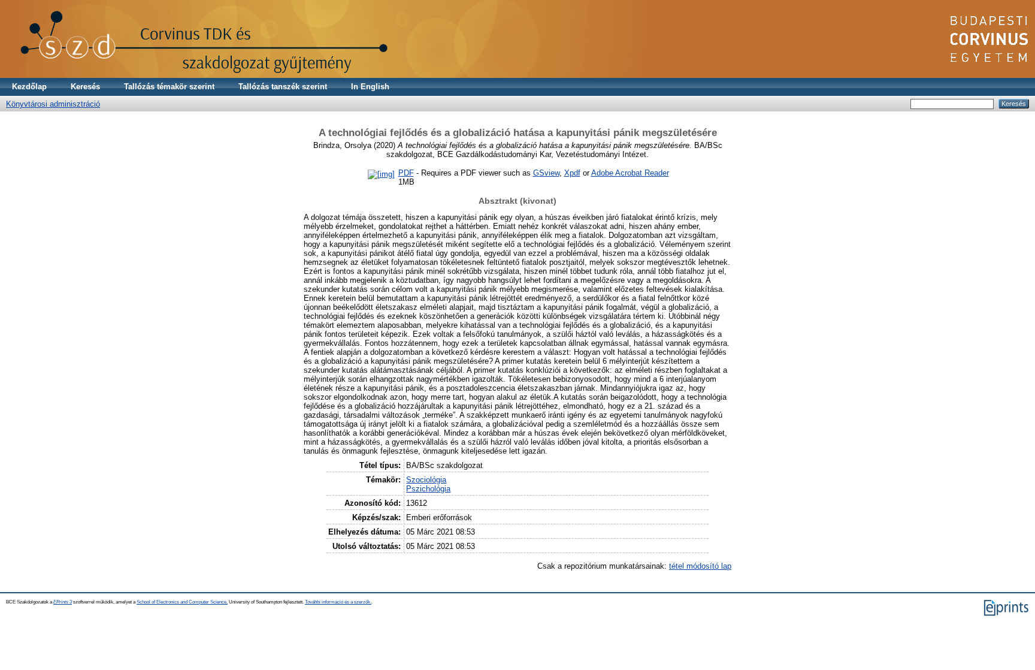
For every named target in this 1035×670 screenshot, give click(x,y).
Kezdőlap (29, 86)
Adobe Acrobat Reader (630, 172)
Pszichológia (428, 488)
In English (370, 86)
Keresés (85, 86)
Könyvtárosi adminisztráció (53, 103)
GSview (546, 172)
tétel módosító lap (700, 566)
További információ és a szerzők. (338, 602)
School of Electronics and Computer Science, (182, 602)
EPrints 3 (62, 602)
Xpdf (572, 172)
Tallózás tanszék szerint (282, 86)
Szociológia (426, 479)
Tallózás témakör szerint (169, 86)
